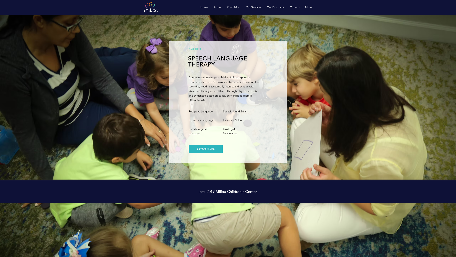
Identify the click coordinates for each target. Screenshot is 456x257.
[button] (206, 149)
